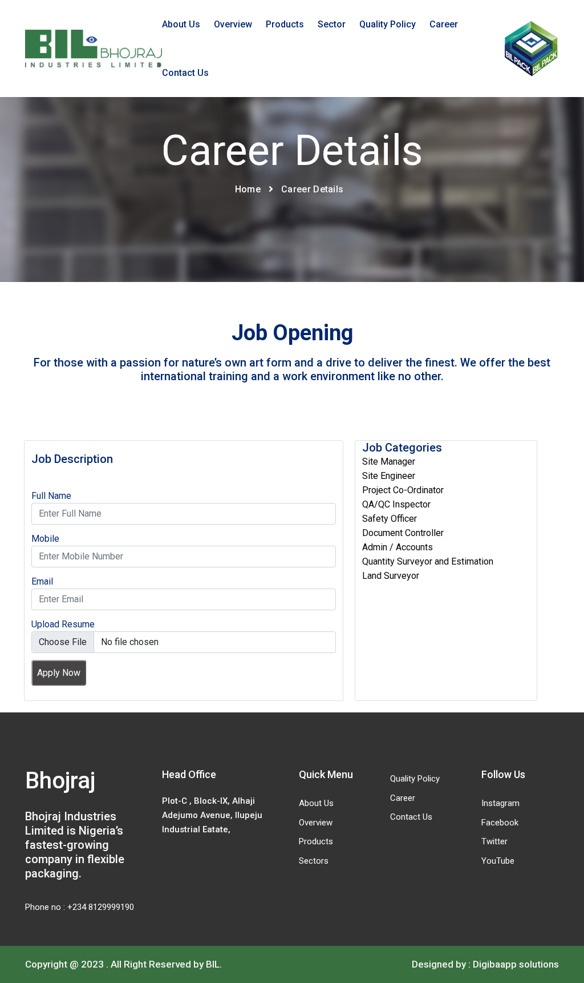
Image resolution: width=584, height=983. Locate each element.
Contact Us (185, 72)
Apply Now (58, 672)
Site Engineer (388, 475)
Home (248, 189)
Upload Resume (63, 624)
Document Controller (403, 532)
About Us (181, 24)
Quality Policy (387, 24)
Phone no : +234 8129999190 (79, 907)
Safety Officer (389, 518)
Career (443, 24)
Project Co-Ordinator (403, 490)
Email (42, 581)
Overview (233, 24)
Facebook (499, 822)
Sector (332, 24)
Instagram (500, 803)
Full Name (51, 495)
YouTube (497, 861)
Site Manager (388, 461)
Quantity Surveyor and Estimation (427, 561)
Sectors (313, 861)
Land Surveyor (390, 575)
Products (285, 24)
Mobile (45, 538)
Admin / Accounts (397, 547)
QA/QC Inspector (396, 504)
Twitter (494, 841)
